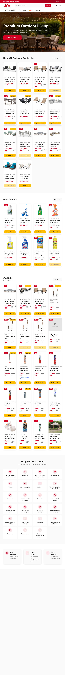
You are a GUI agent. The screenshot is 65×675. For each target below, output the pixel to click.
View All (56, 58)
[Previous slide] (2, 32)
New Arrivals (22, 10)
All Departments (10, 10)
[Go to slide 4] (34, 49)
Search (48, 5)
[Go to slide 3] (33, 49)
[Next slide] (62, 32)
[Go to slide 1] (30, 49)
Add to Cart (11, 90)
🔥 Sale (30, 10)
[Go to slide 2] (31, 49)
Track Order (38, 10)
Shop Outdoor (11, 37)
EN (58, 1)
